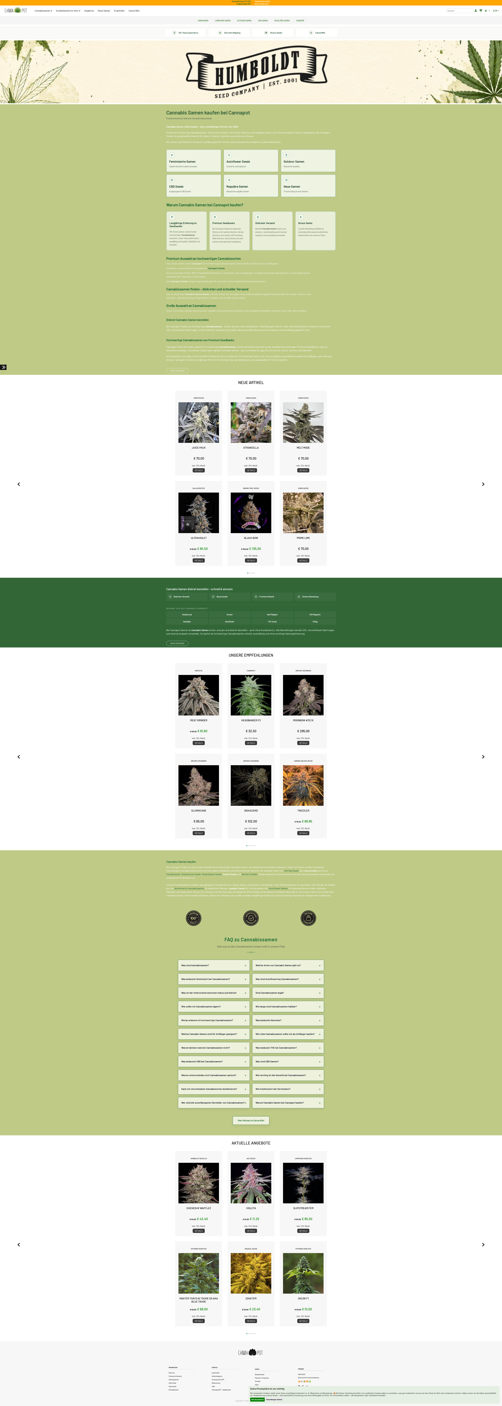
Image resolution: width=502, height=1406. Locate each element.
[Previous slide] (19, 484)
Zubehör (300, 20)
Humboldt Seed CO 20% (241, 1)
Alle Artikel (172, 1383)
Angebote (89, 10)
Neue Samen (104, 10)
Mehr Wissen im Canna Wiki (251, 1120)
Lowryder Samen (222, 20)
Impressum (172, 1386)
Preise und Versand (175, 1376)
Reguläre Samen (282, 20)
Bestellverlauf (259, 1374)
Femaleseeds (173, 874)
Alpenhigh (301, 1374)
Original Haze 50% (244, 4)
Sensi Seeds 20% (262, 4)
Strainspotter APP (218, 1379)
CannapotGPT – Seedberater (221, 1390)
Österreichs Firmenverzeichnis (308, 1377)
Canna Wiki (134, 10)
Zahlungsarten (174, 1379)
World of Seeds (249, 874)
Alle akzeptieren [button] (257, 1400)
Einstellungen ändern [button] (274, 1400)
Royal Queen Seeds (212, 874)
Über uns (172, 1373)
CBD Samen (263, 20)
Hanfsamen (203, 20)
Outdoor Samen (244, 20)
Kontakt (257, 1381)
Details (199, 470)
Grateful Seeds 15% (262, 1)
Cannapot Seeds (216, 268)
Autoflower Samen (278, 888)
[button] (247, 573)
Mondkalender (174, 1390)
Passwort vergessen (262, 1378)
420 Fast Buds (291, 870)
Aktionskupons (217, 1376)
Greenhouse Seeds (191, 874)
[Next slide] (483, 484)
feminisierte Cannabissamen (189, 888)
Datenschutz (216, 1383)
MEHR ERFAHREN (177, 371)
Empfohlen (119, 10)
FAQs (256, 1384)
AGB (213, 1386)
